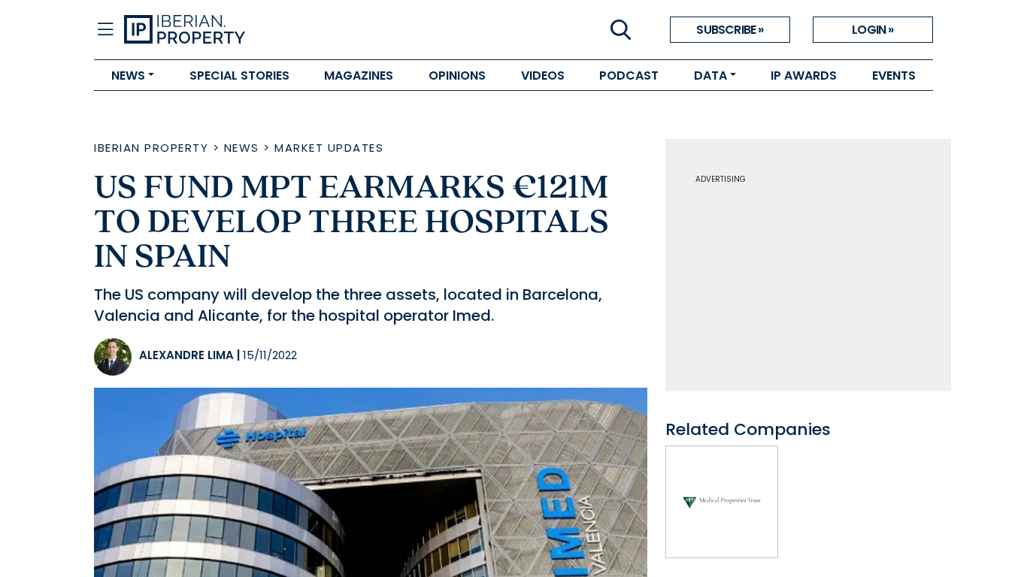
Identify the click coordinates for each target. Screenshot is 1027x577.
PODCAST (629, 75)
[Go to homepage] (319, 30)
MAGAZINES (358, 75)
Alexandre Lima (186, 355)
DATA (710, 75)
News (241, 148)
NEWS (128, 75)
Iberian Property (151, 148)
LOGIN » (872, 29)
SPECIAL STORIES (239, 75)
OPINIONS (457, 75)
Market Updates (328, 148)
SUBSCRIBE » (729, 29)
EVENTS (894, 75)
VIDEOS (543, 75)
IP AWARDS (804, 75)
